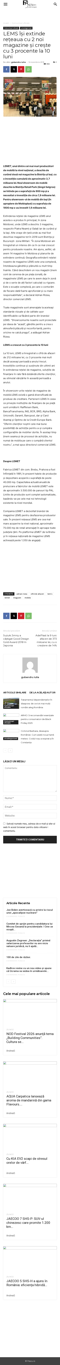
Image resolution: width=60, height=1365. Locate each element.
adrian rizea (21, 594)
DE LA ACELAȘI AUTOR (42, 692)
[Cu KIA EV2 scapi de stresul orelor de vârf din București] (30, 1137)
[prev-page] (5, 750)
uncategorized (26, 28)
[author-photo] (30, 672)
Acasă (6, 23)
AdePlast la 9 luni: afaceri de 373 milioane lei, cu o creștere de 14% (46, 640)
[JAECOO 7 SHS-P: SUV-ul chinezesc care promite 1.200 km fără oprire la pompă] (30, 1197)
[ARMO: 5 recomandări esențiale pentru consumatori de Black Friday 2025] (11, 718)
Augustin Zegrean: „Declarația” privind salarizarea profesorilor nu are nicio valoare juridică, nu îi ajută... (28, 943)
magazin (17, 597)
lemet (7, 597)
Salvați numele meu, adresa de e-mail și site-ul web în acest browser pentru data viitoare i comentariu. (29, 827)
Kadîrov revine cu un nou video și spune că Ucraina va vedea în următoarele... (29, 970)
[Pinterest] (21, 69)
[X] (14, 69)
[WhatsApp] (28, 69)
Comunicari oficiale (20, 23)
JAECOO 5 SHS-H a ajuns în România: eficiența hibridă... (26, 1283)
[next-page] (10, 750)
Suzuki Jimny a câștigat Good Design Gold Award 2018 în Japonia (16, 640)
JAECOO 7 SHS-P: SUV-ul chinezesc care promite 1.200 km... (28, 1223)
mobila (28, 597)
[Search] (55, 4)
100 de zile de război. (18, 957)
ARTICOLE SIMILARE (14, 692)
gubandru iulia (18, 62)
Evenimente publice (15, 916)
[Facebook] (6, 69)
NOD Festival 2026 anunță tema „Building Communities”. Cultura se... (30, 1038)
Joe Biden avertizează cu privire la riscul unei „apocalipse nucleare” (29, 911)
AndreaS (10, 1050)
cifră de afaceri (37, 594)
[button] (5, 4)
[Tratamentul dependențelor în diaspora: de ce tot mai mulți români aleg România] (11, 703)
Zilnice (10, 1030)
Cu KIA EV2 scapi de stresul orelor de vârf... (26, 1161)
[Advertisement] (30, 14)
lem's (50, 594)
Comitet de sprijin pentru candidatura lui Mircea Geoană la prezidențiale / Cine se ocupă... (29, 926)
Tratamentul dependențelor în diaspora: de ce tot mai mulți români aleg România (36, 703)
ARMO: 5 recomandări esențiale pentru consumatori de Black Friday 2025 (37, 719)
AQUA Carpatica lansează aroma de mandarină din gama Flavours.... (28, 1100)
